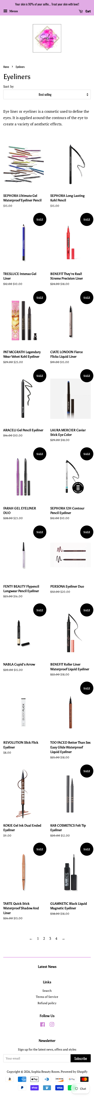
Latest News (47, 967)
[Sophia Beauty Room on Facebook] (42, 1025)
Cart (88, 11)
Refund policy (47, 1003)
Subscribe (80, 1058)
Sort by (8, 86)
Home (6, 67)
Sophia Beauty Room (45, 1071)
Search (47, 991)
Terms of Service (47, 997)
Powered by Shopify (74, 1071)
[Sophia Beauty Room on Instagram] (51, 1025)
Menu (13, 11)
